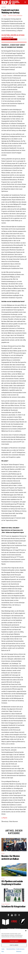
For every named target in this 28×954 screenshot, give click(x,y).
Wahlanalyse (19, 15)
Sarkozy (15, 15)
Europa (4, 15)
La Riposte (4, 818)
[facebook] (8, 914)
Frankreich (10, 15)
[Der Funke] (9, 4)
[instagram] (15, 914)
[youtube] (12, 914)
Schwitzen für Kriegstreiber (13, 906)
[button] (26, 930)
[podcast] (19, 914)
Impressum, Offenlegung (14, 928)
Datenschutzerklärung (10, 948)
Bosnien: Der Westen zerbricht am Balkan (10, 857)
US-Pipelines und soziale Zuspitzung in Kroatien (12, 882)
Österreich (7, 904)
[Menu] (25, 2)
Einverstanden (14, 941)
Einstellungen (14, 945)
